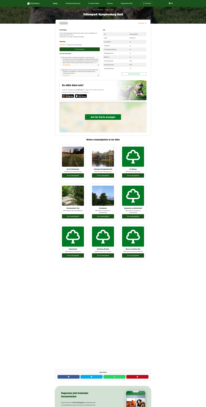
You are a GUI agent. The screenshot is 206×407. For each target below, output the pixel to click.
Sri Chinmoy (133, 169)
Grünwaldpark (73, 249)
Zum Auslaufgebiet (73, 175)
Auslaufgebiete (100, 9)
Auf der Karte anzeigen (103, 117)
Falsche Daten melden (134, 74)
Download (147, 3)
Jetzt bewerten (80, 49)
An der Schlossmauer (73, 169)
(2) (145, 23)
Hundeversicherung (73, 3)
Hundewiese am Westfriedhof (133, 208)
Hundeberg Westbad (103, 249)
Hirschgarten (103, 208)
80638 (112, 9)
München (107, 9)
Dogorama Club (126, 3)
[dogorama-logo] (33, 3)
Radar (55, 3)
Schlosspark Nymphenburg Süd (103, 169)
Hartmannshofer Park (73, 208)
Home (94, 9)
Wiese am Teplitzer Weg (133, 249)
